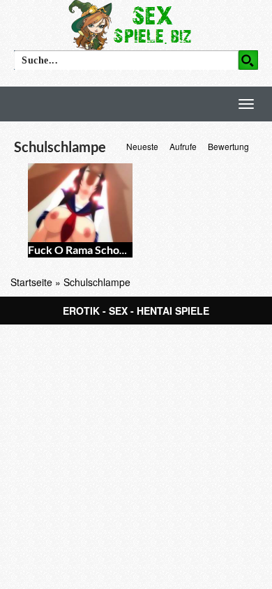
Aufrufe (183, 146)
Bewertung (228, 146)
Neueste (142, 146)
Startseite (31, 282)
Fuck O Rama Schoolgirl (86, 249)
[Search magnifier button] (248, 60)
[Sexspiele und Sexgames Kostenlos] (136, 24)
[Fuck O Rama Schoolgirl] (80, 202)
